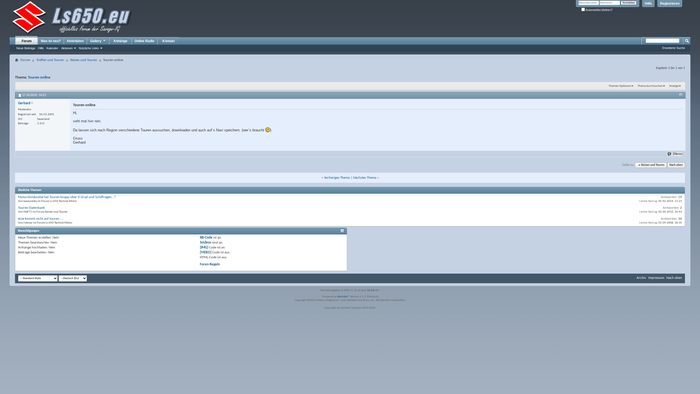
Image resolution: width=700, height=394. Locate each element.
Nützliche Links (89, 48)
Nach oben (676, 165)
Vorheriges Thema (337, 177)
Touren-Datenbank (31, 208)
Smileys (205, 242)
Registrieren (669, 3)
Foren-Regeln (210, 264)
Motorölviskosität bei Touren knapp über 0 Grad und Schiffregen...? (67, 197)
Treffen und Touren (50, 60)
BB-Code (206, 237)
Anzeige (673, 86)
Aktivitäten (75, 41)
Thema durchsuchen (650, 86)
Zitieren (677, 154)
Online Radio (144, 41)
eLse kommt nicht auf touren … (40, 219)
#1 (680, 94)
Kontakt (168, 41)
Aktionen (67, 48)
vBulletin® (343, 296)
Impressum (656, 278)
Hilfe (648, 3)
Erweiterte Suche (673, 48)
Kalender (52, 48)
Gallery (95, 41)
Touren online (39, 78)
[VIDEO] (205, 252)
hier (91, 121)
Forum (27, 41)
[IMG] (204, 247)
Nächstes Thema (364, 177)
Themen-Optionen (620, 86)
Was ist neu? (51, 41)
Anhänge (120, 41)
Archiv (641, 278)
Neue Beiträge (25, 48)
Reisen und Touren (83, 60)
